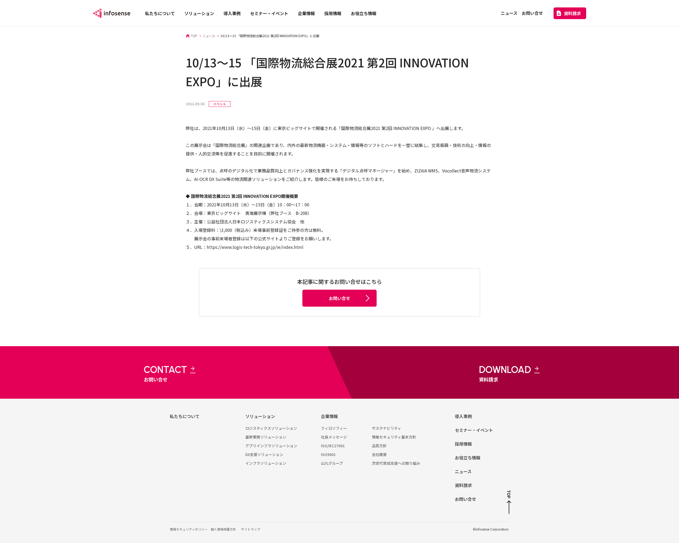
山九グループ (332, 463)
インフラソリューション (265, 463)
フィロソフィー (334, 428)
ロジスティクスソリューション (271, 428)
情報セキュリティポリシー (189, 529)
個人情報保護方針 (223, 529)
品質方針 (379, 445)
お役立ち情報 (467, 457)
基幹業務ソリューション (265, 437)
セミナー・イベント (474, 430)
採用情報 (463, 444)
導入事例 (463, 416)
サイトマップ (250, 529)
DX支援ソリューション (264, 454)
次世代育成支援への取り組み (396, 463)
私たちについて (184, 416)
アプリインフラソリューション (271, 445)
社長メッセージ (334, 437)
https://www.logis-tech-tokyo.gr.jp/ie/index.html (255, 247)
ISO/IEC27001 (333, 445)
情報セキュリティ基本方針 (394, 437)
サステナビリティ (386, 428)
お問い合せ (465, 499)
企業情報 (329, 416)
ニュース (463, 471)
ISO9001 (328, 454)
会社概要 (379, 454)
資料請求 (463, 485)
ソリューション (260, 416)
